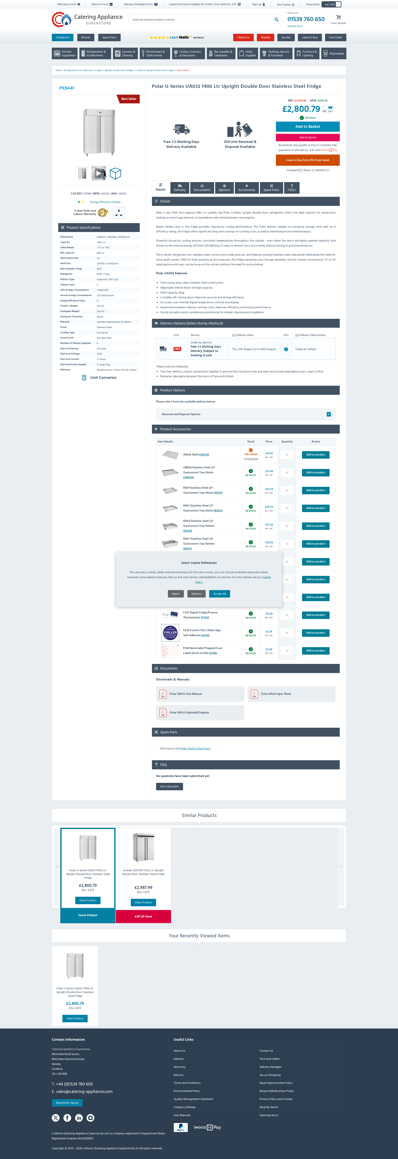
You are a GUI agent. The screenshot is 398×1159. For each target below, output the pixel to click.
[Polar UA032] (99, 132)
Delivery (180, 189)
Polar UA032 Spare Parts (196, 748)
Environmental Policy (187, 1091)
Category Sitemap (185, 1107)
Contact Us (266, 1050)
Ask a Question (169, 786)
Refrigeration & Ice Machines (78, 70)
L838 (205, 635)
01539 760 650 (306, 19)
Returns (178, 1075)
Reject (176, 593)
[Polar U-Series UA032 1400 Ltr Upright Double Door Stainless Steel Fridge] (75, 966)
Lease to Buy (310, 37)
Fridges (98, 70)
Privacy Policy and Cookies (275, 1099)
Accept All (219, 593)
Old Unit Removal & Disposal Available (240, 144)
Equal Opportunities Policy (275, 1083)
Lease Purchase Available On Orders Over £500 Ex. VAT (203, 4)
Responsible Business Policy (276, 1091)
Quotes (286, 37)
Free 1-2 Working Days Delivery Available (181, 144)
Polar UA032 (183, 70)
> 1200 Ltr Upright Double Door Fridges (155, 70)
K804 (187, 530)
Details (161, 189)
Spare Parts (109, 37)
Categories (62, 37)
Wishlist (321, 170)
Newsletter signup (67, 1103)
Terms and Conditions (187, 1083)
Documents (202, 189)
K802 (218, 510)
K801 (218, 492)
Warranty (180, 1067)
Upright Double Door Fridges (119, 70)
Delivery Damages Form (139, 4)
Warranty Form (67, 4)
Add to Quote (307, 137)
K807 (187, 548)
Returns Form (100, 4)
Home (58, 70)
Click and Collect (269, 1058)
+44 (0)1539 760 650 (74, 1083)
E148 (213, 652)
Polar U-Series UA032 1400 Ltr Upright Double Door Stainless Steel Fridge (75, 992)
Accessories (246, 189)
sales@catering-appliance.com (84, 1091)
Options (196, 593)
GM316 (188, 477)
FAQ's (292, 189)
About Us (179, 1050)
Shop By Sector (268, 1107)
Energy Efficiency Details (105, 202)
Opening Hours (268, 1115)
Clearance (243, 37)
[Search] (276, 19)
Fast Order (335, 37)
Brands (85, 37)
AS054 (204, 454)
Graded (265, 37)
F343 (205, 617)
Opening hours (295, 26)
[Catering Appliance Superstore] (87, 19)
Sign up (257, 4)
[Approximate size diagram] (115, 174)
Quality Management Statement (193, 1099)
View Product (87, 900)
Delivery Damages (270, 1067)
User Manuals (182, 1115)
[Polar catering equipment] (66, 88)
